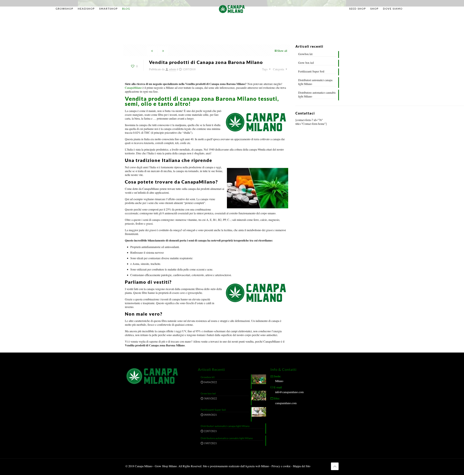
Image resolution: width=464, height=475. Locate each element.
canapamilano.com (286, 403)
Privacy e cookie (281, 466)
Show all (282, 51)
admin (172, 69)
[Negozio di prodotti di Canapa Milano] (232, 8)
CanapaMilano (133, 87)
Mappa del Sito (301, 466)
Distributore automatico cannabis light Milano (317, 94)
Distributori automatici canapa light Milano (315, 82)
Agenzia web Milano (257, 466)
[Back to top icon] (335, 466)
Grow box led (306, 62)
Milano (279, 381)
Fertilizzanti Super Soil (311, 71)
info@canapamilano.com (289, 392)
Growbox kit (305, 54)
